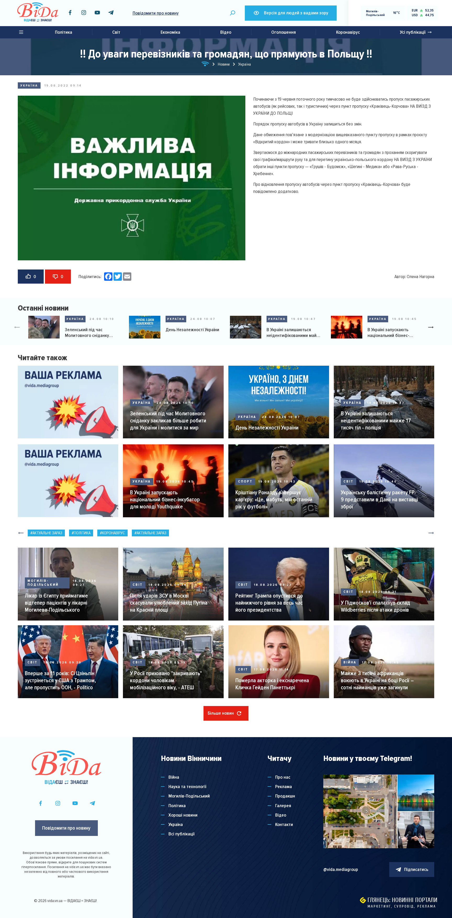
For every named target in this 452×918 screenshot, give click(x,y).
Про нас (282, 777)
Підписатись (416, 869)
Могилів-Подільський (43, 583)
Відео (225, 32)
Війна (349, 662)
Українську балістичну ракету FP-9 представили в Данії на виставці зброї (379, 499)
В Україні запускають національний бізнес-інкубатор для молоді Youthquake (389, 332)
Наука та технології (187, 786)
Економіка (170, 32)
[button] (433, 327)
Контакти (284, 824)
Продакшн (285, 796)
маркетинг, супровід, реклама (402, 906)
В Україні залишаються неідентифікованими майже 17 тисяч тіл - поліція (294, 332)
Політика (63, 32)
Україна (29, 85)
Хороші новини (182, 815)
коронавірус (113, 533)
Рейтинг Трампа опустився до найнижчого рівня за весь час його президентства (269, 602)
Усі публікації (412, 32)
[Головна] (205, 64)
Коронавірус (348, 32)
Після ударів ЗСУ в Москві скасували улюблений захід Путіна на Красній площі (168, 602)
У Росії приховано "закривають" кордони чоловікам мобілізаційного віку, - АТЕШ (166, 680)
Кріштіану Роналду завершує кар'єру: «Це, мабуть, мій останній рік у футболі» (273, 499)
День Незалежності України (192, 329)
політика (82, 533)
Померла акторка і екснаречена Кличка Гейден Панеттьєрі (272, 684)
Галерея (283, 805)
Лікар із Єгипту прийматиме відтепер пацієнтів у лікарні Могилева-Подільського (56, 602)
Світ (116, 32)
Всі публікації (181, 834)
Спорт (245, 481)
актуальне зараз (47, 533)
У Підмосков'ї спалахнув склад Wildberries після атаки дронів (375, 606)
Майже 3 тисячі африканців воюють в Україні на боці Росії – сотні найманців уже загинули (377, 680)
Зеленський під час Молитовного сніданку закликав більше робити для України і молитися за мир (93, 332)
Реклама (283, 786)
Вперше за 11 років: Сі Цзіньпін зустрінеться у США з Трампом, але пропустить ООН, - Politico (60, 680)
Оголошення (283, 32)
